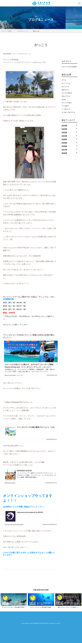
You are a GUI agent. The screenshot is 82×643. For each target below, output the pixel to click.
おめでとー (65, 90)
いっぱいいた (66, 109)
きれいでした (66, 96)
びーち (64, 80)
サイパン (28, 54)
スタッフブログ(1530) (69, 67)
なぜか (64, 99)
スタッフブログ (17, 54)
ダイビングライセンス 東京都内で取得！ (13, 607)
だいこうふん (66, 83)
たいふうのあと (67, 102)
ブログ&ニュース (22, 31)
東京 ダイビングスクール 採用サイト (68, 607)
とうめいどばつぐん (68, 112)
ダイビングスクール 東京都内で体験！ (41, 607)
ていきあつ (65, 106)
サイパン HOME (7, 31)
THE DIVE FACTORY (41, 590)
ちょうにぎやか (67, 93)
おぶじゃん (65, 86)
